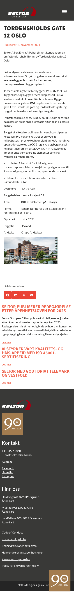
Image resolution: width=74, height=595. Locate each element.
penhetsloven (28, 545)
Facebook (8, 468)
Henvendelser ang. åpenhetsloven (22, 552)
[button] (64, 12)
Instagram (8, 476)
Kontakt (7, 461)
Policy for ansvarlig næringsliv (20, 565)
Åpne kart (8, 501)
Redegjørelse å (11, 545)
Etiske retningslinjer (14, 539)
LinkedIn (7, 472)
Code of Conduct (12, 532)
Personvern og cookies (16, 559)
